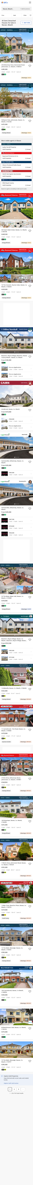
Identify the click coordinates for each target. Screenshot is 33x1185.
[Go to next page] (23, 1089)
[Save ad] (30, 66)
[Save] (30, 15)
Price (3, 15)
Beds (14, 15)
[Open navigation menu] (30, 2)
